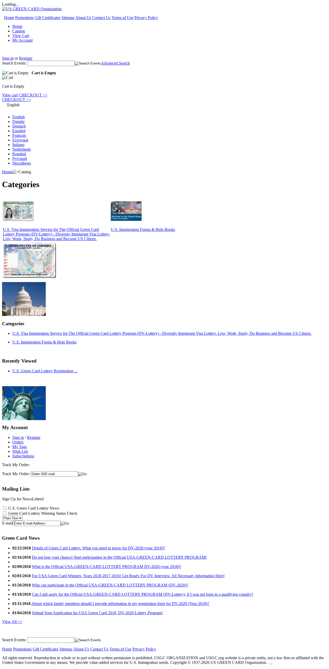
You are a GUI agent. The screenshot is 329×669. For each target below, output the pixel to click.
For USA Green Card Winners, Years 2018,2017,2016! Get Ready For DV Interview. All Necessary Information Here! (128, 576)
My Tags (19, 447)
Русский (19, 158)
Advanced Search (115, 63)
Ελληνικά (20, 140)
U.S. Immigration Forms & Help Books (143, 229)
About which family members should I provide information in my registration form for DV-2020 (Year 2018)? (120, 603)
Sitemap (68, 17)
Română (19, 154)
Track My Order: (16, 474)
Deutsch (19, 126)
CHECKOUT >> (33, 95)
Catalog (18, 31)
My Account (22, 40)
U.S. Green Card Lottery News (33, 508)
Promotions (24, 17)
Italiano (18, 144)
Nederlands (21, 149)
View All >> (12, 621)
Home (9, 17)
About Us (83, 17)
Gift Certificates (47, 17)
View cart (10, 95)
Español (18, 131)
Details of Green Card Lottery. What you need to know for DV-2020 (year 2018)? (98, 548)
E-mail (7, 523)
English (18, 117)
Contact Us (101, 17)
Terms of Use (122, 17)
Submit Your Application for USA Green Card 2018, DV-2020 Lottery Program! (97, 613)
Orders (17, 442)
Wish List (20, 451)
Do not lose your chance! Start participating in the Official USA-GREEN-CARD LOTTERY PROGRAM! (119, 557)
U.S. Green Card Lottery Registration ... (44, 371)
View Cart (20, 35)
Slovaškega (21, 163)
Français (19, 135)
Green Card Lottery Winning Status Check (42, 513)
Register (25, 58)
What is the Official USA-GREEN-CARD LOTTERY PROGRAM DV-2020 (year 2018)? (106, 566)
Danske (18, 121)
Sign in (8, 58)
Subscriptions (23, 456)
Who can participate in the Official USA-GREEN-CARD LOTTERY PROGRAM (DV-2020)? (110, 585)
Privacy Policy (146, 17)
